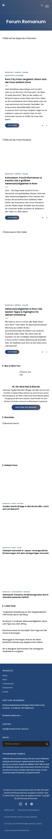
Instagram (20, 804)
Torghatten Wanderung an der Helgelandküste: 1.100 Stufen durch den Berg (24, 613)
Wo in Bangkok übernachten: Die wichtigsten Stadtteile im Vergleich (23, 650)
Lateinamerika (17, 592)
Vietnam (20, 503)
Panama (27, 592)
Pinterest (31, 804)
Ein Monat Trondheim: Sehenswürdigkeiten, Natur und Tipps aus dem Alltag (25, 622)
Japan (19, 548)
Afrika (5, 675)
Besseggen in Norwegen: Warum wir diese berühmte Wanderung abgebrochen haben (23, 640)
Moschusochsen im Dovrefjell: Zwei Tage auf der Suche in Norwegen (25, 631)
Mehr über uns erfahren (25, 407)
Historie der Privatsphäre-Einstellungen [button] (23, 824)
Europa (18, 72)
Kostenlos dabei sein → (12, 715)
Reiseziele (9, 72)
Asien (13, 503)
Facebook (26, 804)
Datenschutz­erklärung (28, 810)
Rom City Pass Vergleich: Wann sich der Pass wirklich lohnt (26, 81)
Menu (46, 6)
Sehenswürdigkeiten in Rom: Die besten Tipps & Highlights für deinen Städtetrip (23, 311)
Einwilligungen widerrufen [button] (16, 830)
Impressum (9, 810)
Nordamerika (7, 687)
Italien (25, 72)
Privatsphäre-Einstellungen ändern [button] (20, 817)
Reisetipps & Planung (14, 75)
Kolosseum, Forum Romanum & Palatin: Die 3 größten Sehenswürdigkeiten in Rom (23, 180)
